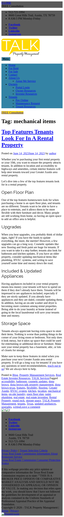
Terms (4, 510)
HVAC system (18, 390)
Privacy (14, 510)
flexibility (32, 387)
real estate (19, 397)
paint (48, 394)
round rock (18, 400)
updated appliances (45, 403)
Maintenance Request (28, 103)
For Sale (13, 71)
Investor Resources (26, 93)
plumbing (6, 397)
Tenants (13, 97)
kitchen (32, 390)
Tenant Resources (26, 106)
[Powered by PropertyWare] (10, 513)
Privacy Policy (9, 450)
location (42, 390)
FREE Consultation (12, 112)
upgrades (6, 406)
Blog (15, 374)
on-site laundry (17, 394)
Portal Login (23, 87)
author (52, 153)
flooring (43, 387)
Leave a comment (30, 406)
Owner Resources (26, 90)
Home (12, 65)
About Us (14, 77)
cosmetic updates (37, 381)
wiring (16, 406)
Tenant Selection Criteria (33, 450)
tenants (21, 403)
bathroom (21, 381)
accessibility (8, 381)
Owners (13, 84)
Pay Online (22, 100)
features (21, 387)
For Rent (13, 68)
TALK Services (40, 378)
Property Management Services (36, 374)
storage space (33, 400)
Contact (13, 74)
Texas (30, 403)
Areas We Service (26, 81)
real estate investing (37, 397)
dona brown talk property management (32, 384)
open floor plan (35, 394)
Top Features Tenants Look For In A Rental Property (27, 138)
